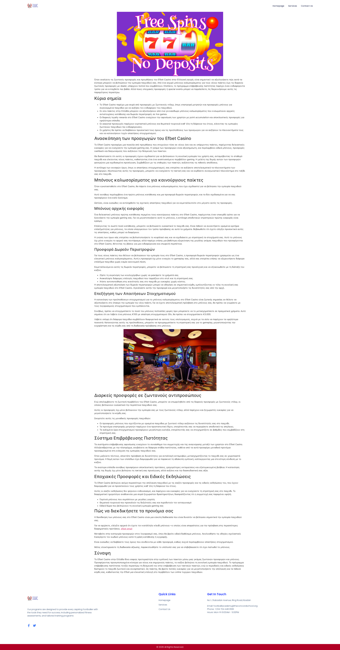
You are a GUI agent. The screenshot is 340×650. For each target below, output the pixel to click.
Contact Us (307, 5)
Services (292, 5)
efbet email (126, 528)
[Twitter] (34, 625)
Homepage (278, 5)
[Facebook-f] (28, 625)
